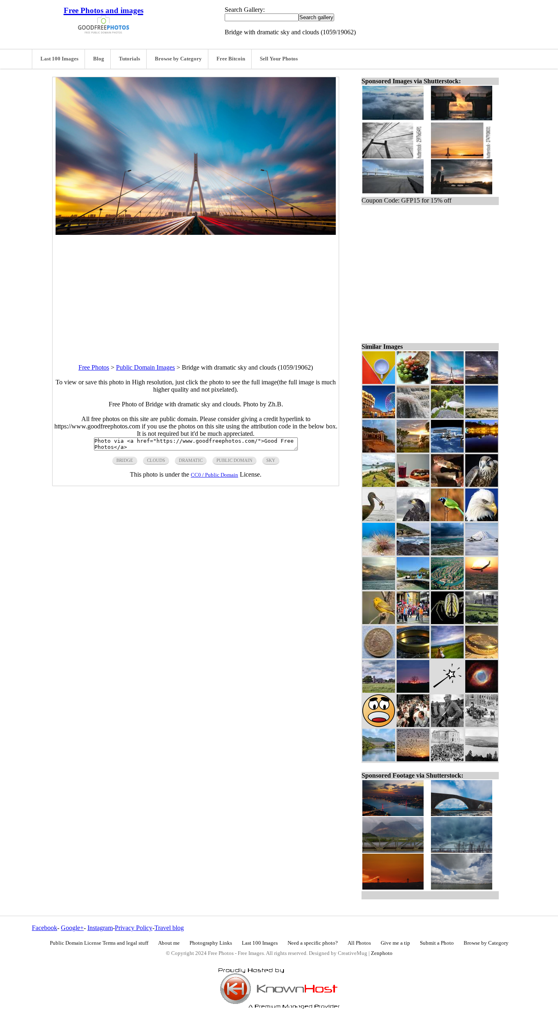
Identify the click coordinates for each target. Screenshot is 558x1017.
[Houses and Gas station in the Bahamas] (413, 587)
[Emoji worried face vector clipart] (378, 724)
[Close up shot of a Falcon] (481, 484)
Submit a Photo (437, 943)
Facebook (44, 927)
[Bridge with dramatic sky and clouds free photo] (196, 232)
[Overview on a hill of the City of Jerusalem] (481, 416)
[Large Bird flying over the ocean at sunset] (481, 587)
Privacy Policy (133, 927)
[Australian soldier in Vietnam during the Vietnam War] (447, 724)
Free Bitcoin (231, 59)
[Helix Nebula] (481, 690)
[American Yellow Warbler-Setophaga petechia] (378, 621)
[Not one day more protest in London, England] (413, 621)
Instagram (100, 927)
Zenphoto (382, 953)
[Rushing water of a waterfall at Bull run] (413, 416)
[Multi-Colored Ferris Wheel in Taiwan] (378, 416)
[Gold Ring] (413, 656)
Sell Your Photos (279, 59)
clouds (156, 460)
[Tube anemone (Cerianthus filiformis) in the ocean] (378, 553)
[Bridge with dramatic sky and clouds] (447, 381)
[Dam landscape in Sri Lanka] (378, 759)
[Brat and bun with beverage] (413, 484)
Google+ (72, 927)
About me (169, 943)
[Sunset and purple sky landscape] (413, 690)
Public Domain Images (145, 367)
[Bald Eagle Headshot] (481, 518)
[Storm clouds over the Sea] (447, 553)
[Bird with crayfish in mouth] (378, 518)
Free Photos (93, 367)
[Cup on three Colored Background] (378, 381)
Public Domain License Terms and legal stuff (99, 943)
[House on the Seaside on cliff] (378, 450)
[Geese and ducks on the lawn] (447, 416)
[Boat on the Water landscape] (378, 587)
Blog (98, 59)
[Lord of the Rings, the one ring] (481, 656)
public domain (234, 460)
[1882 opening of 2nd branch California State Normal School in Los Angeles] (447, 759)
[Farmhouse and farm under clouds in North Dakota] (378, 690)
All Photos (359, 943)
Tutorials (129, 59)
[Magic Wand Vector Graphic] (447, 690)
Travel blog (169, 927)
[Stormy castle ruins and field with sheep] (481, 621)
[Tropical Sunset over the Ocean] (413, 450)
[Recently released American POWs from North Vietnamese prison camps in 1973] (413, 724)
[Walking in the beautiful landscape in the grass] (378, 484)
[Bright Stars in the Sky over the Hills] (481, 381)
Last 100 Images (59, 59)
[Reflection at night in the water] (481, 450)
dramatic (191, 460)
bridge (124, 460)
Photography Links (211, 943)
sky (270, 460)
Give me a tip (395, 943)
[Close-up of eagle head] (413, 518)
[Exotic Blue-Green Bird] (447, 518)
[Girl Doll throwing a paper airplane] (447, 656)
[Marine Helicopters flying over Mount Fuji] (481, 553)
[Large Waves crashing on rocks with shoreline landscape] (413, 553)
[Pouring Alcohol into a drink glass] (447, 484)
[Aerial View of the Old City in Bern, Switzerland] (447, 587)
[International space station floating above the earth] (447, 450)
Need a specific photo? (313, 943)
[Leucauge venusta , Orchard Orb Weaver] (447, 621)
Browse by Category (178, 59)
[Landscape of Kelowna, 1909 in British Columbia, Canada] (481, 759)
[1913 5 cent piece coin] (378, 656)
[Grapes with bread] (413, 381)
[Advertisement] (196, 292)
